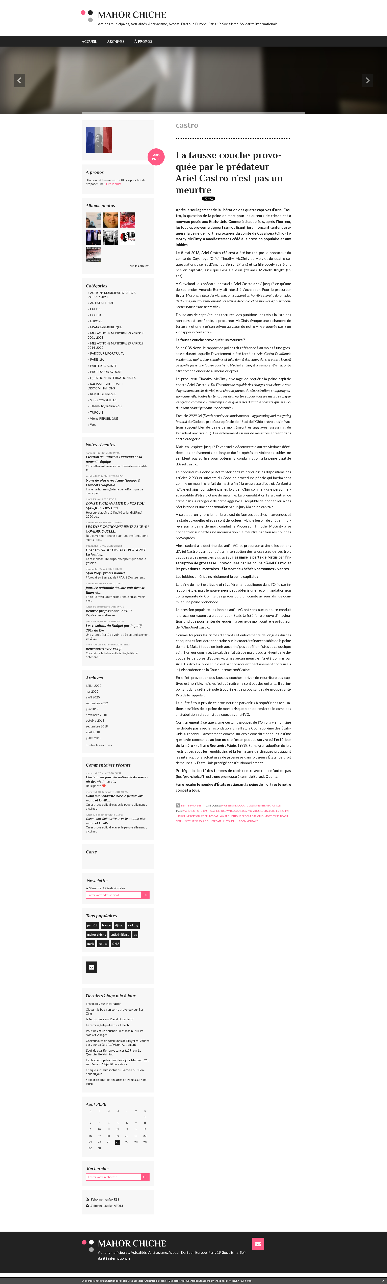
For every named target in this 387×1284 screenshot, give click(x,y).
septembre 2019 (97, 703)
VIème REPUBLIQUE (104, 418)
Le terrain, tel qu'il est (100, 1025)
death (284, 816)
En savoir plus (243, 1280)
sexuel (230, 821)
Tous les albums (139, 266)
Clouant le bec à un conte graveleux (109, 1009)
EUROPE (96, 321)
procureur (249, 816)
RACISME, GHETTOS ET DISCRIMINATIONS (105, 386)
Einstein (92, 777)
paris (90, 943)
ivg (250, 810)
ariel (216, 810)
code (204, 816)
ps (135, 934)
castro (207, 810)
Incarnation (113, 1003)
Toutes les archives (99, 745)
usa (244, 810)
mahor (187, 810)
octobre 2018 (95, 720)
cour (237, 810)
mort (268, 816)
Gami (90, 796)
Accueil (89, 42)
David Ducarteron (122, 1019)
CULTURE (96, 309)
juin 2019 (92, 709)
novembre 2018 (96, 715)
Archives (115, 42)
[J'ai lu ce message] (383, 1280)
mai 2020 (92, 691)
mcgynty (189, 821)
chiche (197, 810)
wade (229, 810)
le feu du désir (95, 1019)
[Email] (91, 967)
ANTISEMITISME (102, 303)
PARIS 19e (97, 359)
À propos (143, 42)
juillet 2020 (93, 685)
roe (223, 810)
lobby (264, 810)
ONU (115, 943)
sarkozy (133, 925)
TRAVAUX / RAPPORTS (106, 406)
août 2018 (93, 732)
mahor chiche (96, 934)
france (106, 925)
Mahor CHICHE (132, 15)
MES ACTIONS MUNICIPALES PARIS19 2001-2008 (116, 335)
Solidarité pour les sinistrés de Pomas (111, 1079)
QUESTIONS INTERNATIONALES (113, 378)
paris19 (92, 925)
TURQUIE (96, 412)
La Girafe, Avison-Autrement (117, 1044)
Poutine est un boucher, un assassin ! (110, 1031)
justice (103, 943)
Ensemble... (93, 1003)
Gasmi (91, 819)
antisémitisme (120, 934)
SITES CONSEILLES (103, 400)
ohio (260, 816)
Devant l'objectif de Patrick (109, 1064)
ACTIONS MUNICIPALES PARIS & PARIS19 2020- (112, 295)
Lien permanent (191, 805)
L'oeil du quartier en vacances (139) (109, 1050)
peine (276, 816)
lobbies (274, 810)
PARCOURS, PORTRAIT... (107, 353)
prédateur (218, 821)
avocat (213, 816)
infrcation (193, 816)
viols (256, 810)
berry (179, 821)
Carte (91, 851)
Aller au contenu (13, 3)
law (221, 816)
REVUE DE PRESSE (103, 394)
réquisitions (233, 816)
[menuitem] (92, 41)
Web (93, 424)
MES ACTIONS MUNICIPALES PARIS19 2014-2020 (116, 345)
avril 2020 (93, 697)
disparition (203, 821)
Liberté (125, 1025)
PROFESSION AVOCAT (106, 372)
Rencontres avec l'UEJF (104, 649)
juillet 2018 (93, 738)
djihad (119, 925)
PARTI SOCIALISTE (103, 365)
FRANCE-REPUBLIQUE (106, 327)
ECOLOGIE (97, 315)
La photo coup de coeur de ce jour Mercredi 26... (117, 1060)
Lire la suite (114, 184)
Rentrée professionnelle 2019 (109, 611)
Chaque (91, 1070)
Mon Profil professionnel (105, 573)
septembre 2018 (97, 726)
